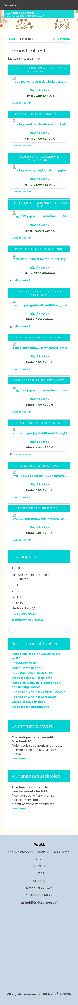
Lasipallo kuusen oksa (28, 702)
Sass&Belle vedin (24, 663)
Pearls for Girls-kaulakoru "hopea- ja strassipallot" (40, 70)
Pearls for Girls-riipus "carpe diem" (38, 337)
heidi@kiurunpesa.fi (29, 619)
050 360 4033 (25, 613)
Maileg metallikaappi (27, 668)
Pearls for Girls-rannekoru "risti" (39, 248)
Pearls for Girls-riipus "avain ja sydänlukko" (40, 293)
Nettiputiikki (10, 5)
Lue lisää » (19, 758)
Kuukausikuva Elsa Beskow (32, 673)
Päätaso (12, 38)
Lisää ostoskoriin (21, 103)
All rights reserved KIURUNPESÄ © (35, 994)
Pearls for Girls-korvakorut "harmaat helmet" (39, 204)
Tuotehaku (62, 38)
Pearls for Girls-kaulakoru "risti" (38, 114)
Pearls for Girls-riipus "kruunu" (39, 422)
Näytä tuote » (40, 90)
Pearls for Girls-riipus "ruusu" (39, 465)
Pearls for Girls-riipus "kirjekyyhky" (39, 380)
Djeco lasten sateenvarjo (31, 706)
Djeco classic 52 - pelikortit (32, 678)
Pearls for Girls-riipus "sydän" (39, 508)
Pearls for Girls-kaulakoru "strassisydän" (39, 158)
